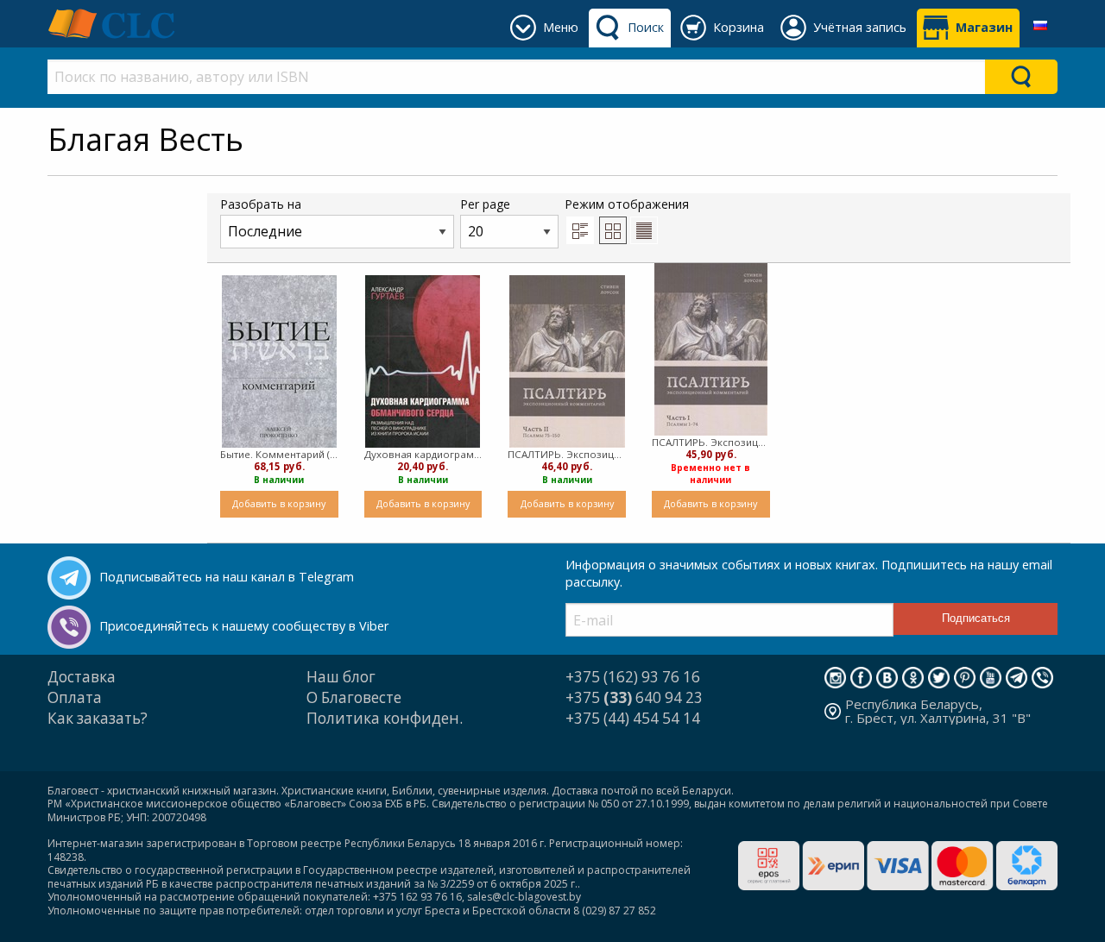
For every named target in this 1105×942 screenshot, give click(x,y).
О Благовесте (353, 697)
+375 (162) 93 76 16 (632, 677)
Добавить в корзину (278, 503)
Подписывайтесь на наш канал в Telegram (226, 576)
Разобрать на (260, 204)
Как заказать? (97, 718)
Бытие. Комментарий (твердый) (279, 454)
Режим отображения (627, 204)
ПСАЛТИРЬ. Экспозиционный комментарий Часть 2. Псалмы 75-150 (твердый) (567, 454)
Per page (485, 204)
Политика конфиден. (384, 718)
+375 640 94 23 (634, 697)
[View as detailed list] (580, 230)
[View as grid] (613, 230)
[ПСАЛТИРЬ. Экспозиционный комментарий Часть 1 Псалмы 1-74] (710, 349)
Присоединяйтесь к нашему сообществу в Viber (243, 626)
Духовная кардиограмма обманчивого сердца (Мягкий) (423, 454)
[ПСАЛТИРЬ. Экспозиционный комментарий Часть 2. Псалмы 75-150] (567, 361)
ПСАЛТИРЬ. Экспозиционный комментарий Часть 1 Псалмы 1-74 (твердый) (711, 442)
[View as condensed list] (644, 230)
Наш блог (341, 677)
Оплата (74, 697)
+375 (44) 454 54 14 (632, 718)
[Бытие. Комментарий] (279, 361)
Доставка (81, 677)
